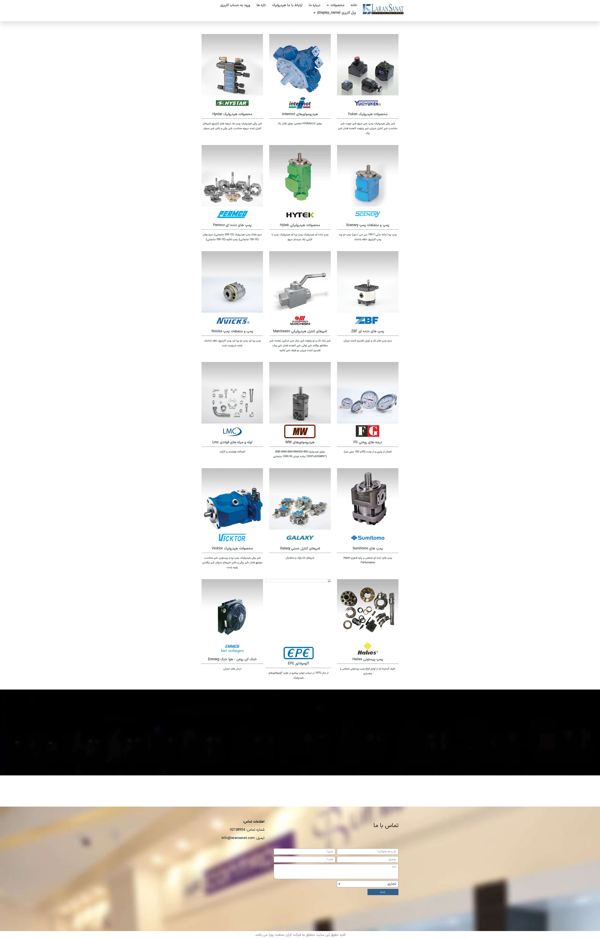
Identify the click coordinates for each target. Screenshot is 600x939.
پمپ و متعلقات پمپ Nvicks (232, 331)
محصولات (337, 5)
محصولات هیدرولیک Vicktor (232, 548)
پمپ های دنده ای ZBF (367, 331)
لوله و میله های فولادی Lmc (232, 442)
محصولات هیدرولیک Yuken (368, 114)
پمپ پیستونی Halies (367, 659)
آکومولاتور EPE (298, 663)
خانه (354, 5)
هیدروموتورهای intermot (300, 114)
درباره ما (314, 5)
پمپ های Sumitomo (367, 548)
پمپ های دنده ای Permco (232, 225)
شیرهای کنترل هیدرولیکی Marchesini (300, 331)
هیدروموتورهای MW (300, 442)
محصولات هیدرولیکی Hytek (300, 225)
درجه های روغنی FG (367, 442)
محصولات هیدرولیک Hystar (232, 114)
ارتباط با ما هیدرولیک (287, 5)
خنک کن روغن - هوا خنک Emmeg (232, 659)
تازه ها (261, 5)
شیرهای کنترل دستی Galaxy (300, 548)
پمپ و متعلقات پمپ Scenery (367, 225)
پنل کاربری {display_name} (336, 12)
